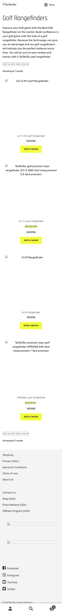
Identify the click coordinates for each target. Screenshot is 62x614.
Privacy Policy (11, 461)
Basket (47, 606)
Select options (31, 325)
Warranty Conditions (15, 467)
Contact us (9, 492)
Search (31, 608)
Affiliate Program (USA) (16, 510)
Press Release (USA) (14, 504)
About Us (8, 479)
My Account (10, 608)
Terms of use (10, 473)
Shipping (8, 454)
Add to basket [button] (31, 149)
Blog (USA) (9, 498)
